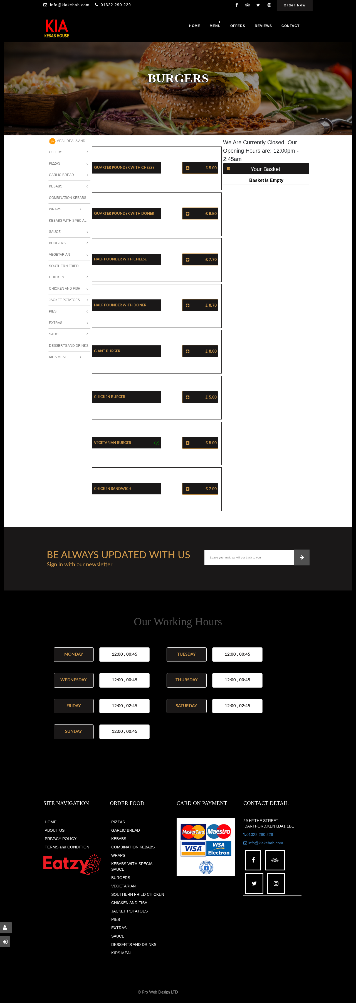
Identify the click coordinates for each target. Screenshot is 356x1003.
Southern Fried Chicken (64, 271)
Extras (55, 323)
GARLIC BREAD (125, 830)
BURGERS (120, 877)
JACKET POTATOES (129, 911)
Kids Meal (58, 357)
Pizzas (54, 163)
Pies (52, 311)
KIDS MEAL (121, 953)
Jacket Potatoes (64, 300)
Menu (215, 26)
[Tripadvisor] (247, 5)
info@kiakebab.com (70, 5)
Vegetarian (59, 255)
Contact (290, 26)
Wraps (55, 209)
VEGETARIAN (123, 886)
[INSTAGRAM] (269, 5)
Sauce (55, 334)
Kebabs (55, 186)
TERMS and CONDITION (67, 847)
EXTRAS (119, 928)
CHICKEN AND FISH (129, 902)
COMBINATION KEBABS (133, 847)
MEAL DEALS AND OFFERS (67, 146)
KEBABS (118, 838)
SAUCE (117, 936)
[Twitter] (258, 5)
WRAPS (118, 855)
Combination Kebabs (67, 198)
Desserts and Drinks (68, 346)
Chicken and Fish (64, 289)
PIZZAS (118, 822)
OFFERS (237, 26)
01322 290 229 (116, 5)
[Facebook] (236, 5)
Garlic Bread (61, 175)
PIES (115, 919)
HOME (50, 822)
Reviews (263, 26)
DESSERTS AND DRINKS (133, 944)
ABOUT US (55, 830)
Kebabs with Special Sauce (67, 226)
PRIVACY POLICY (60, 838)
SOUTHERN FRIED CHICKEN (137, 894)
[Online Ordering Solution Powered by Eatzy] (72, 864)
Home (194, 26)
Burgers (57, 243)
